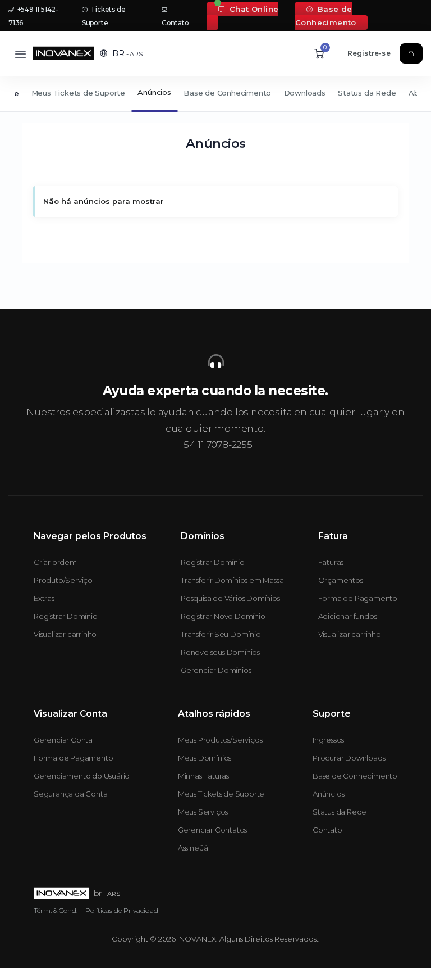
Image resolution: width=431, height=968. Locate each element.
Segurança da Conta (70, 793)
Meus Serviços (203, 811)
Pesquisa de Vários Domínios (230, 598)
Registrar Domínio (66, 616)
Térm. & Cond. (55, 910)
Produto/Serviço (63, 580)
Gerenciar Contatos (212, 829)
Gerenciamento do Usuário (82, 775)
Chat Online (252, 8)
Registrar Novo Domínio (223, 616)
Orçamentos (340, 580)
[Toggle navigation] (20, 53)
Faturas (331, 562)
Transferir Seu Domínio (221, 634)
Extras (44, 598)
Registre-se (369, 53)
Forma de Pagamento (357, 598)
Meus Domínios (204, 757)
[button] (121, 53)
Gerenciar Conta (63, 739)
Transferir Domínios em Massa (232, 580)
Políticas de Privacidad (121, 910)
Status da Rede (367, 92)
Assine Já (193, 847)
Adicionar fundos (347, 616)
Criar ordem (55, 562)
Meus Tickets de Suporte (78, 92)
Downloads (304, 92)
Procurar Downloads (349, 757)
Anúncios (154, 92)
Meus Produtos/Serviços (220, 739)
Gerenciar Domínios (216, 670)
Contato (327, 829)
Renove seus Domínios (220, 652)
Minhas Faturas (203, 775)
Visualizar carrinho (65, 634)
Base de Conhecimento (325, 15)
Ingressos (328, 739)
